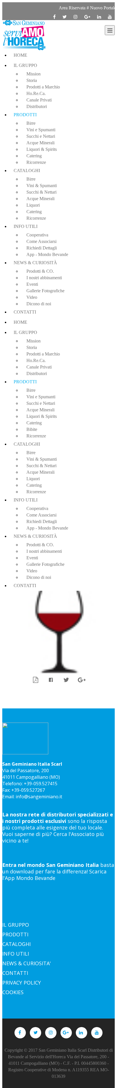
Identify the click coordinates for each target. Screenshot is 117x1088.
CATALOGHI (16, 944)
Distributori (36, 106)
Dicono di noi (38, 303)
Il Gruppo (25, 65)
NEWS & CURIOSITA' (26, 963)
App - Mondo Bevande (47, 254)
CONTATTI (15, 973)
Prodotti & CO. (40, 271)
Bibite (31, 429)
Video (31, 297)
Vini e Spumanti (40, 129)
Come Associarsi (41, 241)
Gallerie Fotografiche (45, 290)
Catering (34, 155)
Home (20, 55)
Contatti (25, 312)
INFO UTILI (15, 953)
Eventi (32, 284)
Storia (31, 80)
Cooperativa (37, 234)
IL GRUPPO (15, 924)
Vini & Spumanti (41, 185)
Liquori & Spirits (41, 149)
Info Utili (25, 226)
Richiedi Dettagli (41, 247)
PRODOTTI (15, 934)
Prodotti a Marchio (43, 86)
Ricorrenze (36, 162)
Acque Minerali (40, 142)
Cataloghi (27, 170)
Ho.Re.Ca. (36, 93)
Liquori (33, 205)
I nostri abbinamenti (44, 277)
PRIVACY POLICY (21, 982)
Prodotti (25, 114)
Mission (33, 73)
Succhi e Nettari (40, 136)
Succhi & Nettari (41, 192)
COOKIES (13, 992)
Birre (30, 123)
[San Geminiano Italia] (23, 35)
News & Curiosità (35, 262)
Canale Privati (39, 100)
